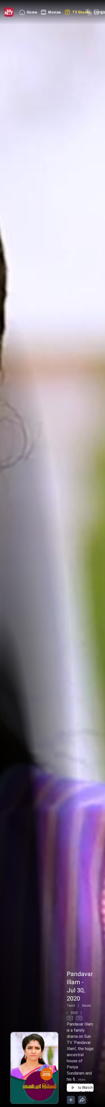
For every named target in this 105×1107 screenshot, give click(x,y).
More (81, 1079)
